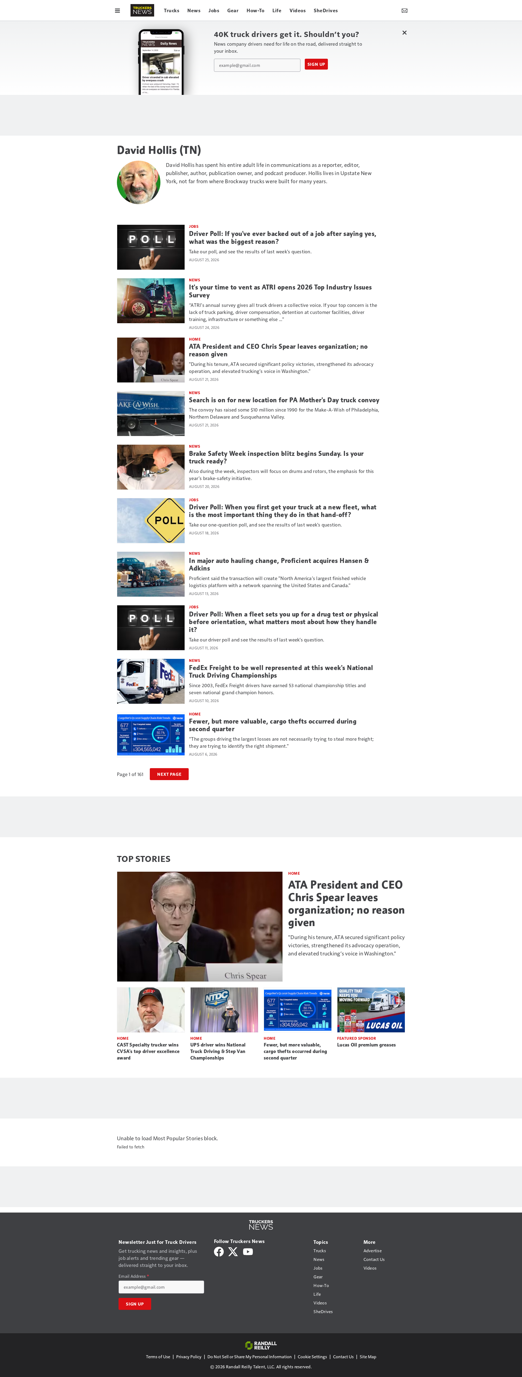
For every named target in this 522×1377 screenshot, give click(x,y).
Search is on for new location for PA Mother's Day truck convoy (284, 400)
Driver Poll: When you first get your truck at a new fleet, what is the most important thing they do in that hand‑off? (283, 511)
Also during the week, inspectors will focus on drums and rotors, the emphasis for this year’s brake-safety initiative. (281, 474)
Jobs (193, 226)
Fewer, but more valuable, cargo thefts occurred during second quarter (272, 725)
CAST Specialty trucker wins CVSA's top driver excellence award (148, 1051)
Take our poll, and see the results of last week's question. (250, 251)
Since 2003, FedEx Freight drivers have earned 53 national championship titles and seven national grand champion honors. (277, 688)
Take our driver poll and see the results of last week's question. (256, 639)
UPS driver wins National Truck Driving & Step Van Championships (218, 1051)
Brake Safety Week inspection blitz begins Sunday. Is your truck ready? (276, 457)
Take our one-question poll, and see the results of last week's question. (265, 524)
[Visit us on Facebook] (219, 1251)
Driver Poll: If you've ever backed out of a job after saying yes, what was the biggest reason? (283, 237)
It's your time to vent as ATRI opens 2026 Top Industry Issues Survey (280, 291)
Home (195, 339)
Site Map (368, 1356)
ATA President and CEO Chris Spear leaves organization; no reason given (278, 350)
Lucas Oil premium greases (366, 1045)
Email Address (134, 1276)
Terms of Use (158, 1356)
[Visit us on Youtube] (248, 1251)
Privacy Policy (188, 1356)
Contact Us (343, 1356)
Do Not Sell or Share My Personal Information (249, 1356)
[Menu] (117, 10)
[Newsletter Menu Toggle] (404, 10)
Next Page (169, 774)
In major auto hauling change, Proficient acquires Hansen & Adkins (279, 564)
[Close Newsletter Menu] (404, 32)
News (194, 280)
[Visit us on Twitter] (233, 1251)
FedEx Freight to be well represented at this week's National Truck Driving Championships (281, 672)
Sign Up (316, 64)
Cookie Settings (312, 1356)
